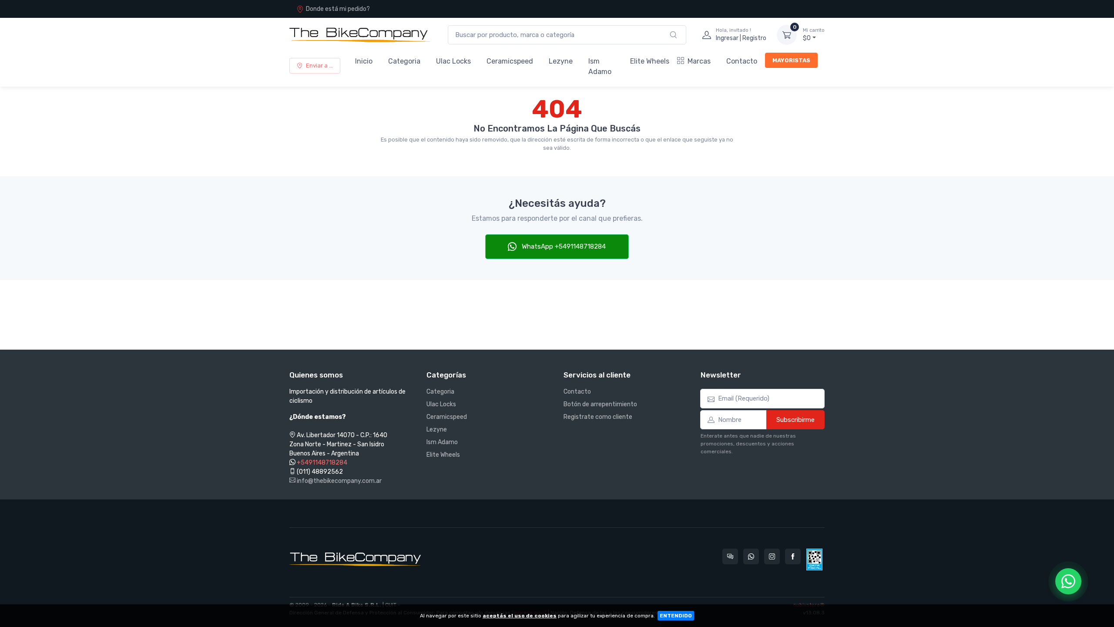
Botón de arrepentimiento (600, 404)
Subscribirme (795, 420)
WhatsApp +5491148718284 (563, 246)
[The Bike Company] (359, 35)
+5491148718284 (322, 462)
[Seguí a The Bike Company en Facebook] (793, 556)
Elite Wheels (649, 61)
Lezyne (561, 61)
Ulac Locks (453, 61)
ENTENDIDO (675, 616)
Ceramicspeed (510, 61)
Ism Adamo (599, 66)
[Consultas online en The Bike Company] (730, 556)
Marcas (699, 61)
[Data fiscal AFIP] (814, 559)
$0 (814, 34)
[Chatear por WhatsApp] (1068, 581)
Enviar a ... (319, 65)
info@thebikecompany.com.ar (338, 481)
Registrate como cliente (598, 417)
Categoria (404, 61)
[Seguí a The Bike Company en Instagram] (772, 556)
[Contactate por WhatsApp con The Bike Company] (751, 556)
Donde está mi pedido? (338, 9)
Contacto (741, 61)
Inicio (363, 61)
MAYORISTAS (791, 60)
